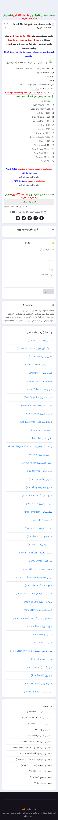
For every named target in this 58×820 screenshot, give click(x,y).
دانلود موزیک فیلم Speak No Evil (42, 317)
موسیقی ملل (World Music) (40, 771)
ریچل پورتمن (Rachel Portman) (38, 691)
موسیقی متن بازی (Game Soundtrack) (36, 753)
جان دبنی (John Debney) (41, 659)
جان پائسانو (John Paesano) (39, 667)
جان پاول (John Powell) (41, 675)
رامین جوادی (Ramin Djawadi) (38, 364)
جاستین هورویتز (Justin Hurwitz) (37, 569)
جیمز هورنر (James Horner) (39, 381)
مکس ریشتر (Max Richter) (40, 356)
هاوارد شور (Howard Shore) (39, 626)
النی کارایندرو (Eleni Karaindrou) (38, 397)
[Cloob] (18, 218)
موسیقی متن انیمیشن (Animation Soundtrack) (32, 747)
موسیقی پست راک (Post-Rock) (39, 723)
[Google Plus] (35, 218)
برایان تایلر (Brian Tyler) (42, 438)
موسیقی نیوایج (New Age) (41, 777)
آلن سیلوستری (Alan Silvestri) (39, 503)
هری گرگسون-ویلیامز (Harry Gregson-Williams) (31, 651)
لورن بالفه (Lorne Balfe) (41, 430)
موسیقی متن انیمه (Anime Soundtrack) (36, 741)
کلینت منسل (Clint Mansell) (40, 373)
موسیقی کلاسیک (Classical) (40, 735)
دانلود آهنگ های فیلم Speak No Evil (40, 314)
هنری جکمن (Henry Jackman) (38, 471)
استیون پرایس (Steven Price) (39, 454)
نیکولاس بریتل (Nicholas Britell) (38, 602)
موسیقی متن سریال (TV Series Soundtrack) (34, 759)
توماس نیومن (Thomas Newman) (37, 610)
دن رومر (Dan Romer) (42, 642)
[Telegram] (30, 218)
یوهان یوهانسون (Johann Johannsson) (34, 577)
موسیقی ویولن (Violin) (43, 783)
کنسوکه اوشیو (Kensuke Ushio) (38, 683)
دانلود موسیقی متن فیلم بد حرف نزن (41, 320)
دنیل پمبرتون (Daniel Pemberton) (37, 512)
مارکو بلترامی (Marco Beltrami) (38, 585)
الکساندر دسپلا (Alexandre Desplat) (36, 405)
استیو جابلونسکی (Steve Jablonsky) (36, 463)
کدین (23, 809)
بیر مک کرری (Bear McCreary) (38, 528)
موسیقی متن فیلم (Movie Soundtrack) (36, 765)
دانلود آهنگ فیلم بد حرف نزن (32, 310)
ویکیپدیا (35, 88)
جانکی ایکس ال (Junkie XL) (40, 544)
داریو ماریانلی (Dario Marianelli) (38, 414)
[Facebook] (41, 218)
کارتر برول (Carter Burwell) (40, 479)
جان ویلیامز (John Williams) (39, 389)
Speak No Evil (48, 310)
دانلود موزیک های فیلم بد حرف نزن (17, 317)
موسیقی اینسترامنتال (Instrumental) (37, 717)
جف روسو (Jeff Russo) (42, 634)
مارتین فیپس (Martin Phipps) (39, 487)
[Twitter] (24, 218)
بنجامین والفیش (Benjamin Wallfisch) (35, 552)
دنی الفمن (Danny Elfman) (40, 561)
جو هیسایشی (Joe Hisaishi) (39, 536)
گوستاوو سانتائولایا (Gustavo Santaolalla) (34, 593)
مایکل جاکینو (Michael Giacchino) (37, 495)
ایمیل (51, 259)
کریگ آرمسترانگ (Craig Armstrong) (36, 422)
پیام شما (50, 269)
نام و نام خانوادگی (47, 249)
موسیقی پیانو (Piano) (43, 729)
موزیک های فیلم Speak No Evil (15, 320)
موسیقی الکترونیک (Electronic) (39, 711)
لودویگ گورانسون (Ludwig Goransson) (34, 348)
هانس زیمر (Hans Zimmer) (40, 340)
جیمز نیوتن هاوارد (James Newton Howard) (32, 618)
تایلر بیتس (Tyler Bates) (41, 520)
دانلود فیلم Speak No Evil (17, 314)
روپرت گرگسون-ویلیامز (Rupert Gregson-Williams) (30, 446)
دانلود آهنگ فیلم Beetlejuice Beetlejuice (23, 92)
